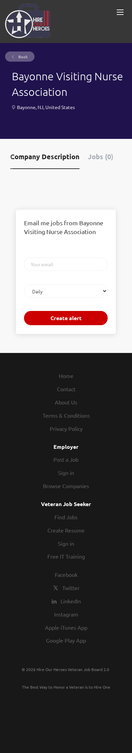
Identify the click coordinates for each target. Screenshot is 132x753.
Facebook (66, 574)
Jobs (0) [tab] (100, 156)
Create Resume (66, 530)
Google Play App (66, 640)
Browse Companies (66, 485)
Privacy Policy (66, 428)
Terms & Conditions (66, 415)
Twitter (71, 587)
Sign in (66, 472)
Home (66, 375)
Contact (66, 388)
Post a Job (66, 459)
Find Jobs (66, 517)
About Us (66, 402)
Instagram (66, 614)
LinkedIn (71, 601)
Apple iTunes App (66, 627)
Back (22, 56)
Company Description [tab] (45, 156)
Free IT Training (66, 556)
